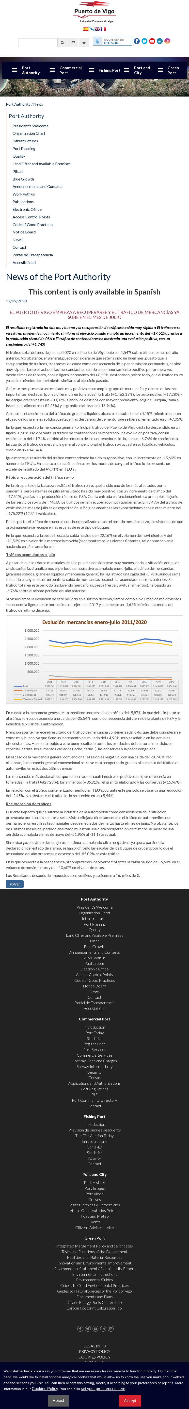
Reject (58, 1400)
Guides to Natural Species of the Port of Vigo (94, 1291)
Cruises (94, 1199)
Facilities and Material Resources (94, 1257)
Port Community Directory (94, 1100)
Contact (19, 247)
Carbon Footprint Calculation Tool (94, 1308)
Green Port (173, 70)
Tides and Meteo (94, 1216)
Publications (23, 201)
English (97, 28)
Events (94, 1221)
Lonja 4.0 (94, 1147)
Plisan (18, 171)
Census (94, 1077)
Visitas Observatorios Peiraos (94, 1210)
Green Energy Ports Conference (94, 1302)
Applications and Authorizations (94, 1083)
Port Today (94, 1032)
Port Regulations (94, 1088)
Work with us (24, 194)
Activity (94, 1158)
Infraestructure (95, 1141)
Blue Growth (23, 179)
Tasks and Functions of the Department (94, 1251)
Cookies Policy (94, 1357)
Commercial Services (94, 1055)
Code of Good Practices (33, 224)
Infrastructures (25, 140)
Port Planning (24, 148)
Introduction (94, 1027)
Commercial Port (71, 70)
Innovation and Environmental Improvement (94, 1263)
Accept (130, 1401)
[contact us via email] (73, 42)
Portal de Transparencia (33, 254)
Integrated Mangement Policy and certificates (94, 1246)
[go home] (84, 42)
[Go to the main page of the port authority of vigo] (94, 11)
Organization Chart (29, 133)
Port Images (94, 1188)
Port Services (94, 1049)
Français (103, 28)
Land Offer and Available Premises (42, 163)
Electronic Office (27, 209)
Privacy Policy (94, 1351)
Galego (91, 28)
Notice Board (24, 231)
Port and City (142, 70)
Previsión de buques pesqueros (94, 1130)
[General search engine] (62, 42)
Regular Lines (94, 1043)
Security (95, 1072)
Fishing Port (110, 70)
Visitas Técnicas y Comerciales (94, 1204)
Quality (19, 156)
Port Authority (31, 70)
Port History (94, 1182)
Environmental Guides (94, 1279)
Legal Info (94, 1345)
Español (86, 28)
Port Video (94, 1193)
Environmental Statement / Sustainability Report (94, 1268)
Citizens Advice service (94, 1227)
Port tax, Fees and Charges (94, 1060)
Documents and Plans (94, 1296)
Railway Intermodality (94, 1066)
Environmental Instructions (94, 1274)
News (38, 104)
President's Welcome (30, 125)
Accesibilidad (24, 262)
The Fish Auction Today (94, 1135)
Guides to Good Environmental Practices (94, 1285)
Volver (15, 884)
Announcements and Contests (38, 186)
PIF (95, 1094)
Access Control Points (31, 216)
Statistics (94, 1038)
